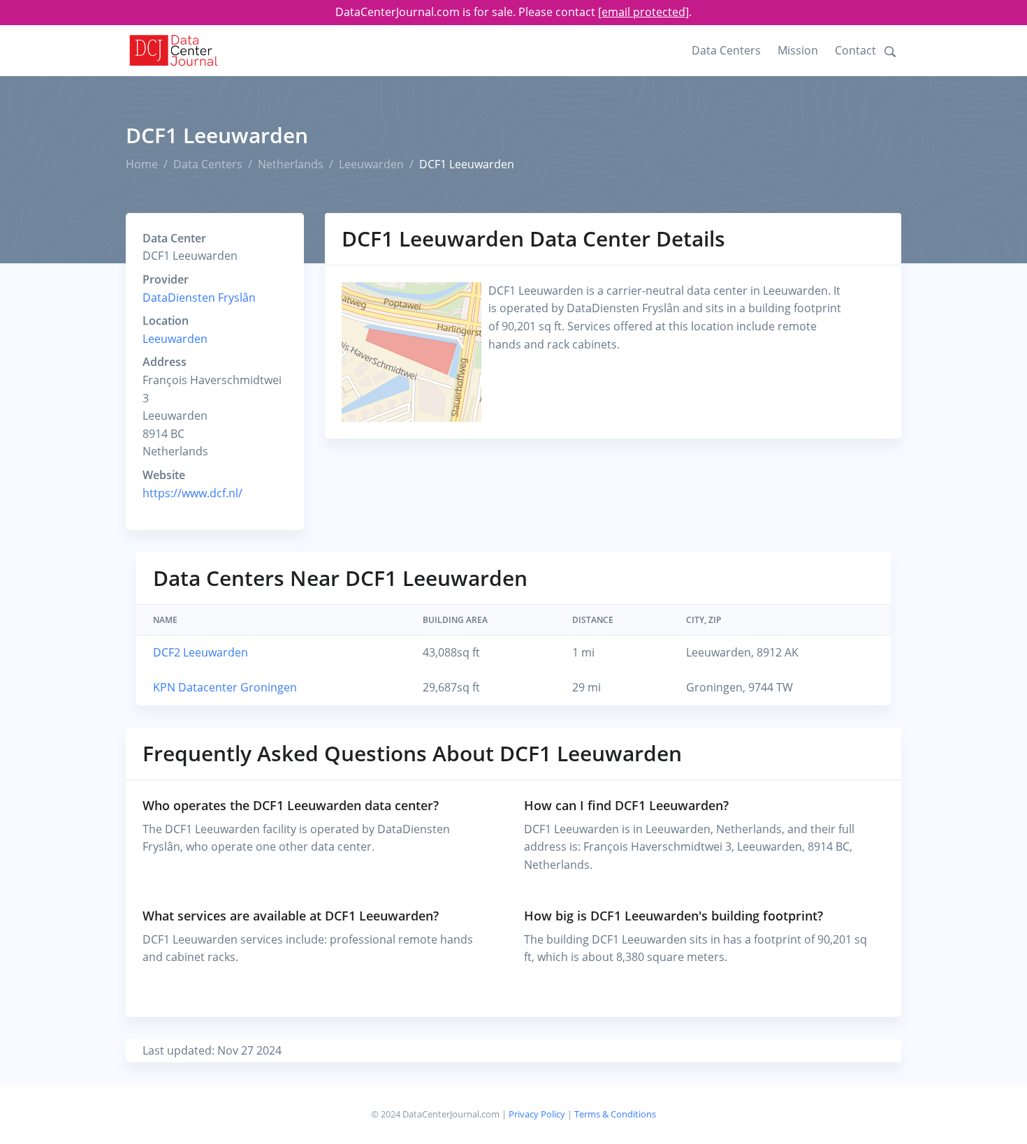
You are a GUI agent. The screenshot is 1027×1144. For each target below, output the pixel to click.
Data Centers (726, 50)
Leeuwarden (371, 164)
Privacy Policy (537, 1114)
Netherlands (290, 164)
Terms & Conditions (615, 1114)
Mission (798, 50)
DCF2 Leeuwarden (200, 652)
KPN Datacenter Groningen (225, 687)
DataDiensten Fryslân (199, 297)
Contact (855, 50)
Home (142, 164)
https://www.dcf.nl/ (192, 493)
